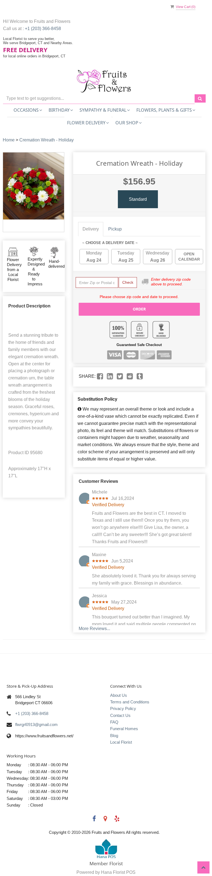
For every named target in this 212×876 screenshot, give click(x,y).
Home (9, 140)
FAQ (114, 722)
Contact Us (120, 715)
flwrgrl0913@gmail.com (36, 724)
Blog (114, 735)
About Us (118, 695)
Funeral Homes (124, 728)
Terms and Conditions (129, 702)
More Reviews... (94, 628)
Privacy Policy (123, 708)
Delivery (91, 229)
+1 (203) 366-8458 (43, 28)
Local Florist (121, 742)
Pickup (115, 229)
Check (127, 282)
